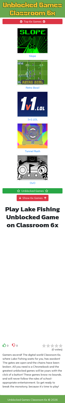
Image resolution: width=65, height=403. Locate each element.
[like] (4, 345)
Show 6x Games (32, 198)
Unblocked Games (32, 190)
